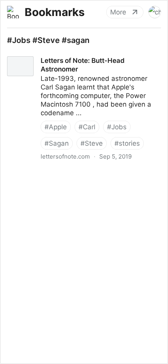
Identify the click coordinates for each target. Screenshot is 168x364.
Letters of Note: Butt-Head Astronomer (61, 53)
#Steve (91, 143)
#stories (127, 143)
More (118, 12)
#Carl (87, 127)
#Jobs (117, 127)
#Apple (56, 127)
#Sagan (57, 143)
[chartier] (154, 12)
